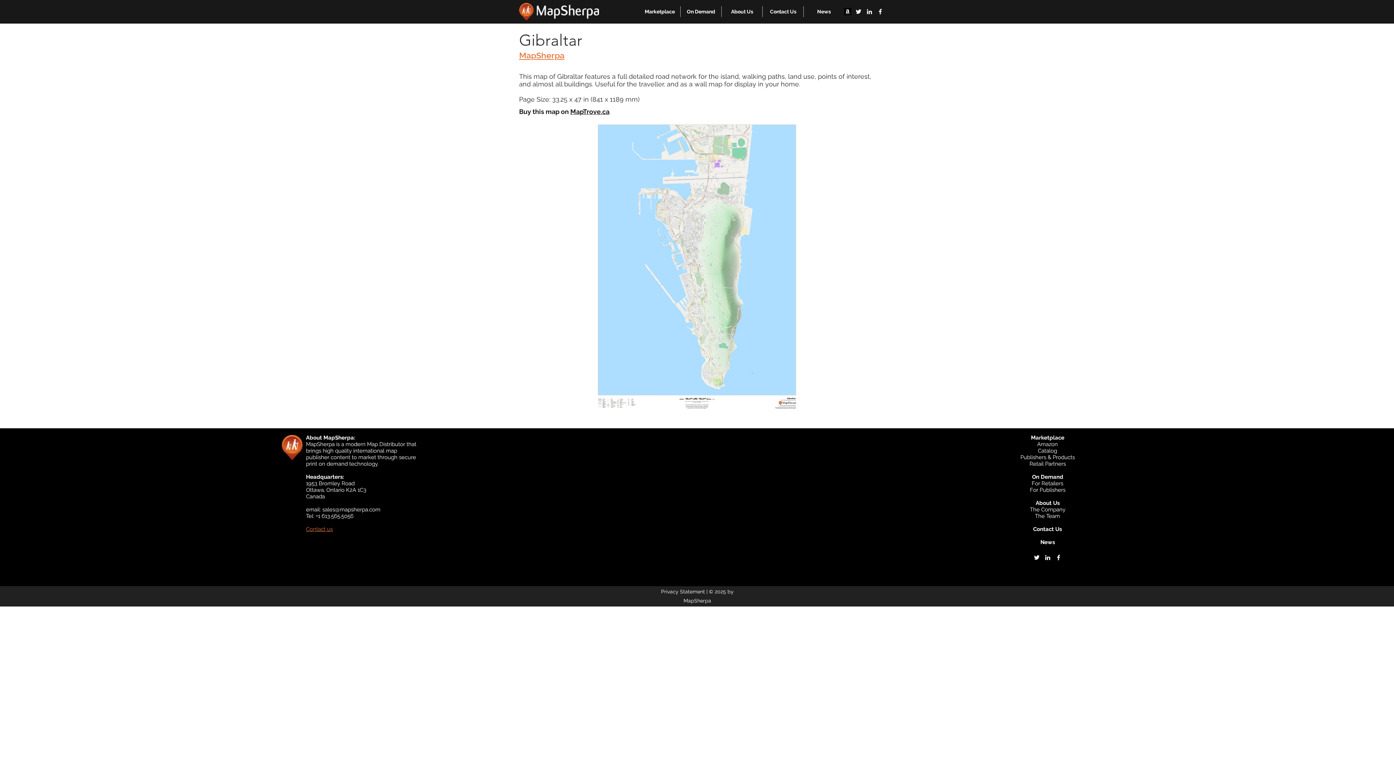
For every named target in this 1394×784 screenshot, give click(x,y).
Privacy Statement (683, 592)
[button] (659, 11)
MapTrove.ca (590, 111)
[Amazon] (847, 11)
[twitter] (858, 11)
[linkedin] (869, 11)
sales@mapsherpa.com (351, 509)
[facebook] (880, 11)
